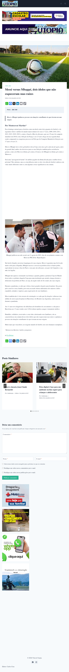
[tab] (30, 411)
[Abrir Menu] (61, 3)
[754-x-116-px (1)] (34, 20)
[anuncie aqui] (34, 33)
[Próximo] (64, 386)
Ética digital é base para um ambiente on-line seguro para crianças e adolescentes (50, 390)
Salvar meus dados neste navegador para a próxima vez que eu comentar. (24, 464)
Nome (5, 459)
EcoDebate (10, 335)
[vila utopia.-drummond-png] (15, 577)
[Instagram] (36, 662)
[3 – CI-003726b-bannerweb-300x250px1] (15, 520)
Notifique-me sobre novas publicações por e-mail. (19, 472)
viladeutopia (10, 393)
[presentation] (17, 372)
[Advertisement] (34, 181)
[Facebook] (32, 662)
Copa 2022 (8, 86)
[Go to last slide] (5, 386)
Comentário (7, 434)
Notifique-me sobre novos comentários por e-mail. (20, 468)
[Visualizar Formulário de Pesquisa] (65, 3)
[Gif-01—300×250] (15, 495)
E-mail (39, 459)
